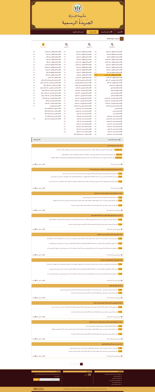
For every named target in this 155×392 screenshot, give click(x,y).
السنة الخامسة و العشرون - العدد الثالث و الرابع (49, 87)
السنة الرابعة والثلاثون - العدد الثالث (83, 54)
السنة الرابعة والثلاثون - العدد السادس (112, 75)
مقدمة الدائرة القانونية (78, 32)
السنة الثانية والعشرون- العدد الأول (52, 100)
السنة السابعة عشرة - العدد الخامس (113, 121)
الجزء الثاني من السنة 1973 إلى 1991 (52, 113)
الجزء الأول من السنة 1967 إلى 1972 (52, 116)
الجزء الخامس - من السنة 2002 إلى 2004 (82, 134)
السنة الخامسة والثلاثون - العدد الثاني (113, 69)
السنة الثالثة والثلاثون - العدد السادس (82, 62)
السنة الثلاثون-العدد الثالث (115, 90)
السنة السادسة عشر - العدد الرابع (83, 113)
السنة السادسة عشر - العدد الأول (83, 121)
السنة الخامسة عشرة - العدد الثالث (83, 126)
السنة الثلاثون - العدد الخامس (115, 85)
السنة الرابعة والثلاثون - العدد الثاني (83, 56)
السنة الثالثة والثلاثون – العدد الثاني (83, 72)
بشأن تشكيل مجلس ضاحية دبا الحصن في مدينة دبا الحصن (109, 234)
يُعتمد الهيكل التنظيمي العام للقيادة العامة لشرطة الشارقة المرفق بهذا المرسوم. (100, 197)
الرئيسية (119, 32)
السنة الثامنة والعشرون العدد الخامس (82, 85)
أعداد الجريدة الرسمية (106, 32)
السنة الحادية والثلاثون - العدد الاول (52, 75)
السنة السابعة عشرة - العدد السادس (113, 118)
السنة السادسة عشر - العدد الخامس (82, 111)
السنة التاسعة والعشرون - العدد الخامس (112, 100)
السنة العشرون (117, 108)
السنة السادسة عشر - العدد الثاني (83, 118)
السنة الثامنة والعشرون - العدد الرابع (52, 118)
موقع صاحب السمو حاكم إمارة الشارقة (112, 374)
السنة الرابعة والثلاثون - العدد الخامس (113, 77)
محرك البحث (92, 32)
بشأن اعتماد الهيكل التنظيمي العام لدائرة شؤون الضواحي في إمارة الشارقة (105, 322)
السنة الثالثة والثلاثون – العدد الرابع (83, 67)
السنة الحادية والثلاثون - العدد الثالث (113, 82)
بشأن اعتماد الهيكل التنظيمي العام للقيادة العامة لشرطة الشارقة (108, 193)
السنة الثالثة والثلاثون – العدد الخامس (82, 64)
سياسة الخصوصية (74, 389)
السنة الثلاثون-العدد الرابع (116, 87)
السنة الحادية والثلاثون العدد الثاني (52, 72)
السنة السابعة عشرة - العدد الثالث (114, 126)
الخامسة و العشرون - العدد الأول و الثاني (51, 85)
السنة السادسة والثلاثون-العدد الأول (113, 56)
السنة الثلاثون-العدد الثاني (115, 93)
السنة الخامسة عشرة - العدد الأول (83, 131)
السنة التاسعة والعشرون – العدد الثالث (113, 103)
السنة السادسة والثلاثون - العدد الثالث (113, 51)
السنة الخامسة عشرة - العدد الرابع (83, 124)
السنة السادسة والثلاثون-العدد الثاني (113, 54)
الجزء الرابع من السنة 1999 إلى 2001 (52, 108)
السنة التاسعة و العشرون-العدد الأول (113, 105)
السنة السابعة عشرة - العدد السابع (114, 116)
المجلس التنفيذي (117, 376)
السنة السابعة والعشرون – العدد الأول (82, 95)
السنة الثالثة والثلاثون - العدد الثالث (83, 69)
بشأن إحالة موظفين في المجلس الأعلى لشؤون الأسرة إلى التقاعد (107, 303)
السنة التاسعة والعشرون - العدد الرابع (113, 80)
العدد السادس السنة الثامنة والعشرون (82, 82)
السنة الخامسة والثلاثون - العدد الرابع (113, 64)
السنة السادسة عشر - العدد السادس (82, 108)
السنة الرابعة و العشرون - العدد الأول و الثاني (50, 90)
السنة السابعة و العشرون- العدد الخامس (82, 105)
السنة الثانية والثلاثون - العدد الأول (52, 62)
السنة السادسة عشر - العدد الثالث (83, 116)
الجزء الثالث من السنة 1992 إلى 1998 (52, 111)
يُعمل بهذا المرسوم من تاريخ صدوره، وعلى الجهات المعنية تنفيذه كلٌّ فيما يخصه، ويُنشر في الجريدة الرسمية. (94, 205)
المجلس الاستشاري (116, 378)
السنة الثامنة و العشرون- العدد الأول (82, 87)
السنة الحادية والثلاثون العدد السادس (52, 64)
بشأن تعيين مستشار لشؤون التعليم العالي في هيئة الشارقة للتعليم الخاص (106, 215)
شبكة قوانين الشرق (116, 382)
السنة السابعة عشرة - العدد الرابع (114, 124)
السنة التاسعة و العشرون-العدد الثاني (82, 80)
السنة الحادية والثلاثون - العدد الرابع (52, 69)
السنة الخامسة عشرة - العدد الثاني (83, 129)
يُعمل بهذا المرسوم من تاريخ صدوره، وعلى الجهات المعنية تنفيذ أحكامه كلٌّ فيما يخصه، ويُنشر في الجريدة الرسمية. (93, 224)
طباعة (33, 164)
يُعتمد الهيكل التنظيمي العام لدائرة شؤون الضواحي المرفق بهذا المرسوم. (102, 326)
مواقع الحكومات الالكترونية (115, 380)
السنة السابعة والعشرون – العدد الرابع (82, 103)
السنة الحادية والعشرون (54, 105)
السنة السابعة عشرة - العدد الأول (114, 131)
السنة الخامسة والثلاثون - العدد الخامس (113, 62)
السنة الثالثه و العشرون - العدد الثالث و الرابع (50, 95)
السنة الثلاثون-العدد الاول (116, 95)
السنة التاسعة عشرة (116, 111)
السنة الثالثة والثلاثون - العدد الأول (83, 75)
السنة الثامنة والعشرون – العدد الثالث (82, 93)
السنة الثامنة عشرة (117, 113)
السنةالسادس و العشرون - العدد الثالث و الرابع (49, 82)
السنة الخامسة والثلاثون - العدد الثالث (113, 67)
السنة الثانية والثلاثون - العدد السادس (82, 77)
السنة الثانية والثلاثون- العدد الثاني (52, 59)
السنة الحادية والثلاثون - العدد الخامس (51, 67)
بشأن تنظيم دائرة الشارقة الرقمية (114, 145)
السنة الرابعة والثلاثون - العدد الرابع (83, 51)
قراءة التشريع (40, 164)
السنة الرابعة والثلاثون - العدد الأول (83, 59)
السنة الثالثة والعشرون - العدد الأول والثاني (50, 98)
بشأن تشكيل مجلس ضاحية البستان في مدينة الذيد (111, 260)
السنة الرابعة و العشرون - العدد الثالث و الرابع (50, 93)
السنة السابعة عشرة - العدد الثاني (114, 129)
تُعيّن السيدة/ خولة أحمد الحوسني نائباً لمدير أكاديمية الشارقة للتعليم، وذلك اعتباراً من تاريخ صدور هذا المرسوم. (94, 348)
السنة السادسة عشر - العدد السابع (114, 134)
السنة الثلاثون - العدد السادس (53, 77)
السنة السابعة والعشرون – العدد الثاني (82, 98)
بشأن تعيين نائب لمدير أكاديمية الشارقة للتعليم (112, 344)
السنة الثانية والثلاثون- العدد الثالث (52, 56)
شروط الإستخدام (67, 389)
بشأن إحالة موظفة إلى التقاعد (115, 285)
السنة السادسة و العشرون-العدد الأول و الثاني (50, 80)
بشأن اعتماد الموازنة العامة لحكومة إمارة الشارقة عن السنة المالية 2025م (106, 169)
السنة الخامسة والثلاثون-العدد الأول (114, 72)
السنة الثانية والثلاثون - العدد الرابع (52, 54)
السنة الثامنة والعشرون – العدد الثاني (82, 90)
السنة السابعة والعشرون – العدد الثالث (82, 100)
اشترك (36, 379)
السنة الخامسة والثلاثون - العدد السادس (113, 59)
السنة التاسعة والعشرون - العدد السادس (112, 98)
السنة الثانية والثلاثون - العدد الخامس (52, 51)
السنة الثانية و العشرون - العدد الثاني (52, 103)
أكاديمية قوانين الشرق (115, 384)
